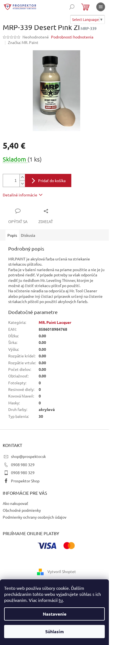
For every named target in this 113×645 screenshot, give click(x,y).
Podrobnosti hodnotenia (72, 36)
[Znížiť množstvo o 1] (22, 183)
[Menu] (100, 6)
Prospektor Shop (25, 480)
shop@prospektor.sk (28, 456)
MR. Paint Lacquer (55, 322)
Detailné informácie (20, 194)
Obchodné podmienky (22, 510)
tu (61, 600)
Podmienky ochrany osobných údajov (34, 517)
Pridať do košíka (52, 180)
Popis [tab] (12, 235)
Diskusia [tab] (28, 235)
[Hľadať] (71, 6)
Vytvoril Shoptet (61, 571)
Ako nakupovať (15, 503)
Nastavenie (54, 614)
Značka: (23, 42)
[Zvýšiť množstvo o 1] (22, 177)
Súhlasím (54, 631)
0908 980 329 (23, 464)
